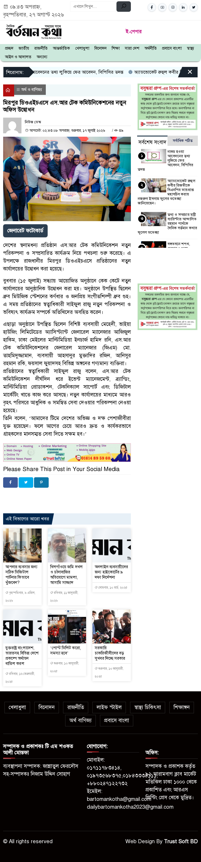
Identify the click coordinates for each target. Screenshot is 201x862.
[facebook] (152, 7)
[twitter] (193, 7)
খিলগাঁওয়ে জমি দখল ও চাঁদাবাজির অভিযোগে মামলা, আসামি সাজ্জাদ (66, 574)
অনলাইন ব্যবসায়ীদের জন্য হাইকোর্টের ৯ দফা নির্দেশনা (111, 572)
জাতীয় (24, 48)
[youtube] (162, 7)
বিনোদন (100, 48)
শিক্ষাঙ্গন (182, 707)
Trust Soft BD (181, 841)
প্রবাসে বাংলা (172, 48)
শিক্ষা (116, 48)
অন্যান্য (42, 57)
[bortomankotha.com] (33, 31)
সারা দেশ (132, 48)
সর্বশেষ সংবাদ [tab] (152, 142)
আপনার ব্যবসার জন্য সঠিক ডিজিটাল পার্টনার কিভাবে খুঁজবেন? (21, 574)
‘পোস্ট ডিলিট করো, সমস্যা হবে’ (65, 650)
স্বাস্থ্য (190, 48)
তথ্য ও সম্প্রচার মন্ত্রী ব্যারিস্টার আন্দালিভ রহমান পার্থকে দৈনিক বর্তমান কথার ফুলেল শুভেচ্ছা (167, 223)
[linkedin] (183, 7)
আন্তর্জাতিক (61, 48)
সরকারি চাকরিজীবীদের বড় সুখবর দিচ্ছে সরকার (110, 653)
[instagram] (173, 7)
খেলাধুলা (82, 48)
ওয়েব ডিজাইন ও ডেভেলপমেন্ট (52, 496)
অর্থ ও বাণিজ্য (31, 89)
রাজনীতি (41, 48)
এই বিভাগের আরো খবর (27, 519)
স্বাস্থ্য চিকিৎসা (147, 707)
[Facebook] (10, 482)
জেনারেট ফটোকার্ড (25, 230)
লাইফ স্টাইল (109, 707)
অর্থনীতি (150, 48)
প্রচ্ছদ (9, 48)
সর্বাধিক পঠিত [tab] (183, 140)
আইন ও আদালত (18, 57)
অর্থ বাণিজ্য (80, 720)
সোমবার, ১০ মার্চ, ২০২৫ (112, 587)
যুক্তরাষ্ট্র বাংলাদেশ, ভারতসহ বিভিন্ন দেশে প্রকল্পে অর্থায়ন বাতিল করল (21, 655)
